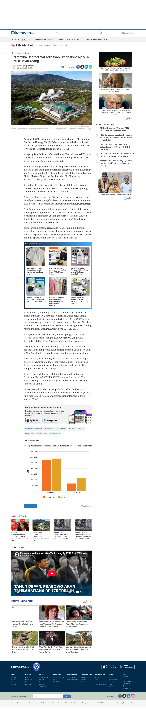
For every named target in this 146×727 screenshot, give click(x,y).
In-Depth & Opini (77, 39)
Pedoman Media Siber (48, 703)
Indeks (125, 677)
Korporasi (63, 45)
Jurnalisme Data (63, 39)
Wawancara (99, 682)
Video (95, 39)
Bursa (55, 45)
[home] (12, 39)
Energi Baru (71, 677)
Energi (13, 684)
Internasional (15, 682)
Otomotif (88, 39)
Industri (13, 679)
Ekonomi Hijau (50, 39)
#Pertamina (49, 429)
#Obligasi (81, 429)
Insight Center (128, 681)
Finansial (23, 39)
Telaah (97, 677)
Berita (16, 39)
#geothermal (61, 429)
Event (125, 686)
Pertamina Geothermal (79, 203)
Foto (110, 684)
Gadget (41, 684)
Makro (40, 45)
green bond (68, 166)
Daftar (67, 696)
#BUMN (72, 429)
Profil (55, 679)
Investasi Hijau (72, 682)
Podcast (101, 39)
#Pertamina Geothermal (33, 429)
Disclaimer (74, 703)
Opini (97, 679)
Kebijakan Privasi (63, 703)
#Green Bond (42, 433)
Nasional (14, 677)
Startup (41, 682)
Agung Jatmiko (27, 66)
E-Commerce (43, 677)
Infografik (84, 677)
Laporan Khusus (100, 684)
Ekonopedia (38, 39)
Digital (30, 39)
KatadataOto (127, 688)
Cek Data (84, 682)
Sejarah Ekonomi (58, 677)
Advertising (29, 703)
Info (107, 39)
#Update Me (55, 433)
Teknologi (42, 686)
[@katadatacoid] (133, 696)
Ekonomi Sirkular (72, 679)
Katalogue (112, 682)
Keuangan (47, 45)
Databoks (126, 684)
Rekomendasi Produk (33, 244)
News (111, 677)
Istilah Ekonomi (58, 682)
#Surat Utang (30, 433)
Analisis (83, 679)
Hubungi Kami (85, 703)
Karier (37, 703)
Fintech (41, 679)
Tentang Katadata (17, 703)
